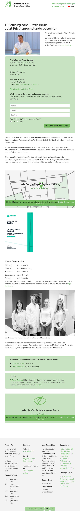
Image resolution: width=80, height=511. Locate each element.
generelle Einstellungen (40, 188)
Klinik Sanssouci (19, 363)
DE (71, 6)
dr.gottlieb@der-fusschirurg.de (64, 4)
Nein (21, 122)
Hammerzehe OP (66, 454)
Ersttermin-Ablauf (67, 479)
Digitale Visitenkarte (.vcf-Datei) (21, 89)
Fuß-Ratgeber (65, 477)
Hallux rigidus (65, 451)
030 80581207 (59, 6)
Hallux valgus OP (66, 449)
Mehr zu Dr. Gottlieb (67, 481)
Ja (14, 122)
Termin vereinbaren (34, 509)
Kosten (38, 385)
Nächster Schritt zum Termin (56, 126)
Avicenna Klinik (18, 367)
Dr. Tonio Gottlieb (16, 380)
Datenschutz (47, 487)
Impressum (46, 484)
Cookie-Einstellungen (47, 491)
